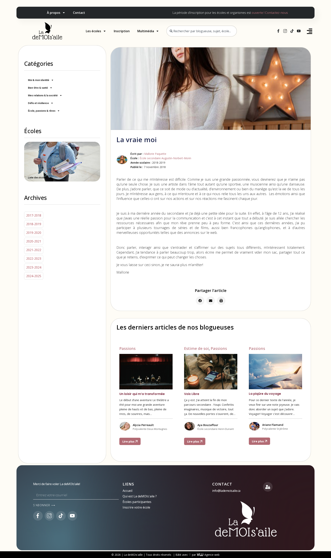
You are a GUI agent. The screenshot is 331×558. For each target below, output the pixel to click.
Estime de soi (196, 348)
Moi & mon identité (38, 80)
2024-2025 (33, 276)
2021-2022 (33, 250)
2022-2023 (33, 258)
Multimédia (145, 31)
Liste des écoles (37, 177)
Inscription (122, 31)
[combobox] (202, 31)
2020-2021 (33, 241)
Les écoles (93, 31)
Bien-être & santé (38, 87)
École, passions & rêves (41, 110)
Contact (79, 13)
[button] (200, 300)
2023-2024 (33, 267)
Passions (127, 348)
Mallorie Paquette (155, 154)
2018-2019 (33, 224)
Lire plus (128, 441)
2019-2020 (33, 233)
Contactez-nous (276, 13)
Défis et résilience (38, 103)
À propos (53, 13)
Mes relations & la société (43, 95)
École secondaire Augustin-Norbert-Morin (165, 158)
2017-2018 (33, 215)
